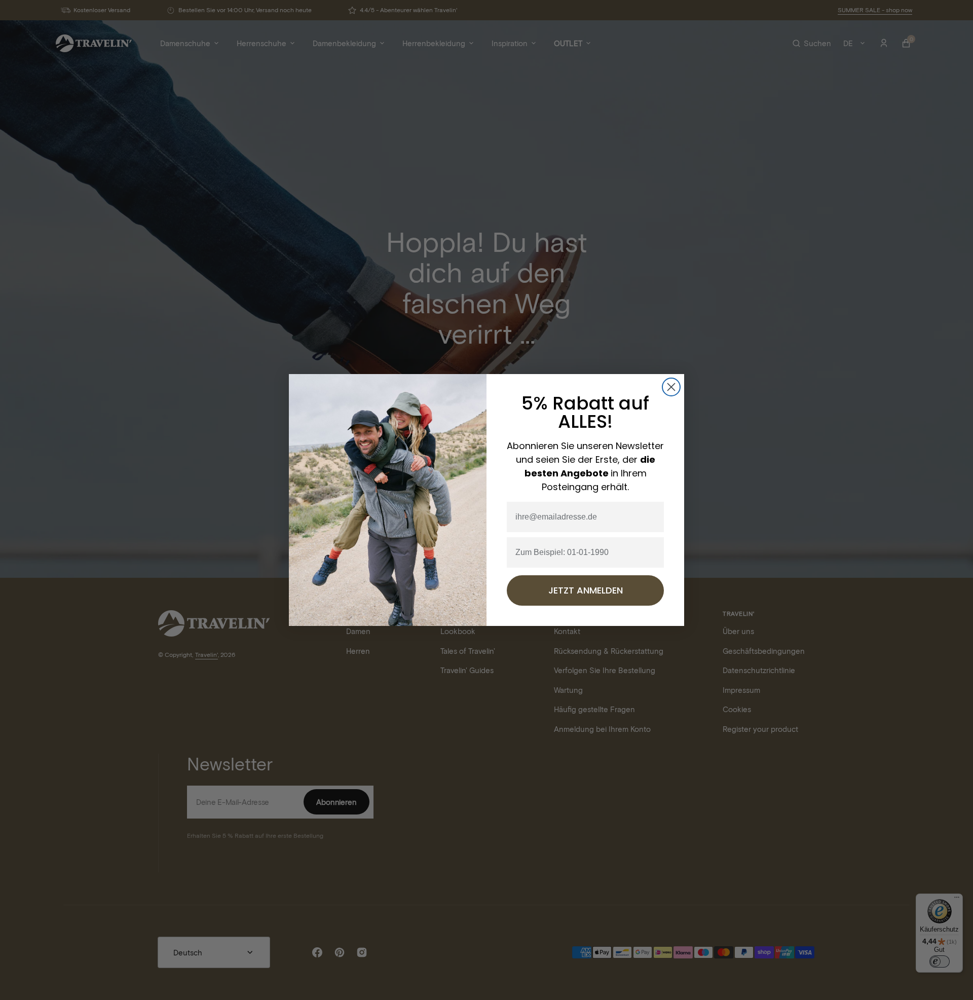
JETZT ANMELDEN (585, 590)
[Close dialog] (671, 387)
